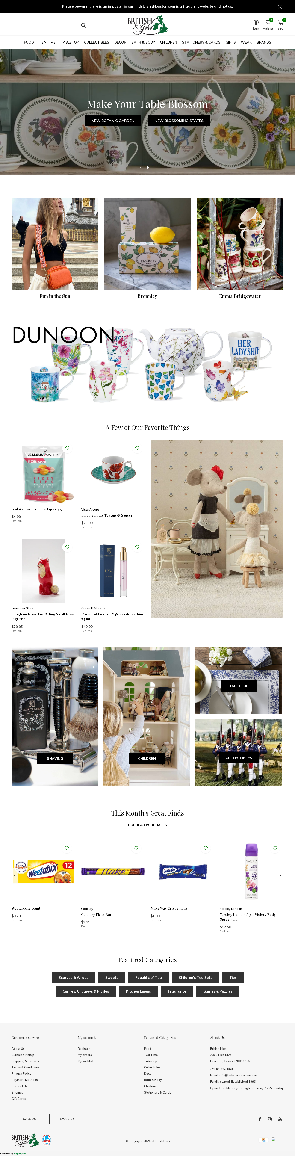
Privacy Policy (21, 1073)
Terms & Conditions (26, 1067)
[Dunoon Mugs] (147, 366)
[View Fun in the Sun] (55, 244)
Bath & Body (143, 42)
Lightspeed (20, 1153)
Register (84, 1048)
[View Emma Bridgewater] (240, 244)
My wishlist (85, 1061)
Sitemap (18, 1092)
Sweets (111, 977)
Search (83, 25)
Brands (264, 42)
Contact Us (19, 1086)
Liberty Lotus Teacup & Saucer (107, 515)
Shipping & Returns (25, 1061)
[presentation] (14, 875)
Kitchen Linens (138, 991)
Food (29, 42)
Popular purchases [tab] (147, 825)
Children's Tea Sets (195, 977)
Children (168, 42)
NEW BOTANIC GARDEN (112, 120)
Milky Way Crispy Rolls (168, 908)
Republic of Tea (148, 977)
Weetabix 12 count (26, 908)
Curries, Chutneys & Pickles (86, 991)
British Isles (161, 1141)
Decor (120, 42)
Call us (29, 1119)
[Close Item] (280, 6)
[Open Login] (67, 448)
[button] (141, 167)
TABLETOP (239, 686)
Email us (67, 1119)
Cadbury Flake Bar (96, 914)
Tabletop (70, 42)
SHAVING (55, 758)
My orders (85, 1055)
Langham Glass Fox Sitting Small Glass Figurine (43, 616)
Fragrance (177, 991)
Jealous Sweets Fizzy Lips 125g (37, 509)
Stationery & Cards (201, 42)
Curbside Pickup (23, 1055)
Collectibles (96, 42)
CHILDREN (147, 758)
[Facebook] (260, 1119)
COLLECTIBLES (239, 758)
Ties (233, 977)
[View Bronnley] (147, 244)
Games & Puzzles (218, 991)
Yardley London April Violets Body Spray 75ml (248, 917)
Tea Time (47, 42)
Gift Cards (19, 1098)
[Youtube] (280, 1119)
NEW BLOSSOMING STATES (179, 120)
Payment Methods (25, 1080)
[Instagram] (270, 1119)
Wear (246, 42)
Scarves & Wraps (73, 977)
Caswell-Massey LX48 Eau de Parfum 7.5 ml (112, 616)
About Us (18, 1048)
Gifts (231, 42)
